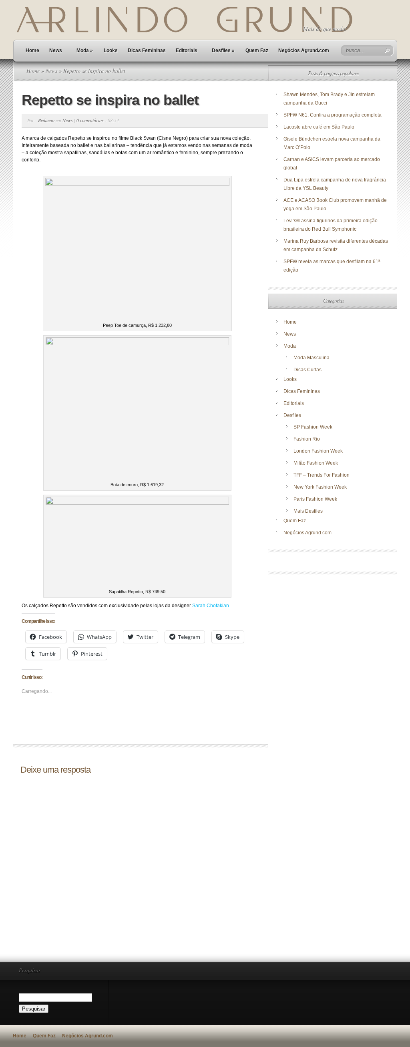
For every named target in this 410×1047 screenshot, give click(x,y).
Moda (84, 50)
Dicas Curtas (307, 369)
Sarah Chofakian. (211, 605)
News (55, 50)
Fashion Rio (306, 439)
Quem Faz (256, 50)
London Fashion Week (318, 451)
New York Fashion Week (320, 487)
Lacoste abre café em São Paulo (318, 127)
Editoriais (186, 50)
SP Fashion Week (312, 427)
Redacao (46, 120)
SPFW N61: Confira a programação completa (332, 115)
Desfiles (223, 50)
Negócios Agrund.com (303, 50)
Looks (111, 50)
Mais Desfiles (308, 511)
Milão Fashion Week (315, 463)
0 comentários (90, 120)
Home (32, 50)
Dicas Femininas (147, 50)
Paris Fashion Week (315, 499)
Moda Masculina (311, 357)
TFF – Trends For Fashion (321, 475)
